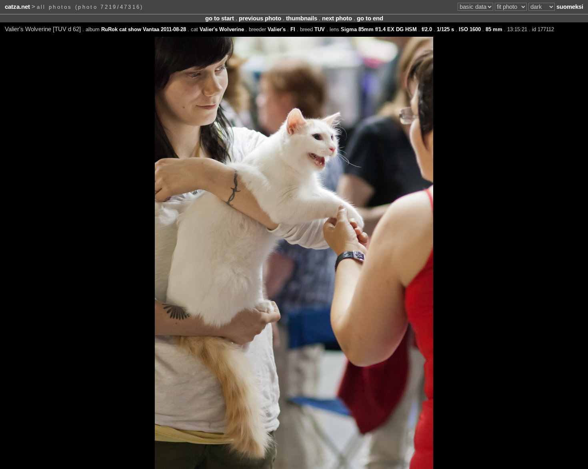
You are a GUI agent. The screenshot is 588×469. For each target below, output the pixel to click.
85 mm (494, 29)
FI (292, 29)
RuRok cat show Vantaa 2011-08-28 (143, 29)
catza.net (17, 7)
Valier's (277, 29)
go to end (370, 18)
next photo (337, 18)
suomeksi (569, 7)
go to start (219, 18)
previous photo (260, 18)
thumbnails (301, 18)
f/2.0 (427, 29)
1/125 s (445, 29)
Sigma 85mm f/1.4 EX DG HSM (379, 29)
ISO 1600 (470, 29)
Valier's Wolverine (222, 29)
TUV (319, 29)
